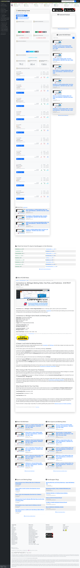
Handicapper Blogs (32, 535)
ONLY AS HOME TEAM (26, 17)
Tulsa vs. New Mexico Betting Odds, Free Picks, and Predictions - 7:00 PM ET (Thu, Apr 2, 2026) (34, 449)
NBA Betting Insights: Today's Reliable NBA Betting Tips (58, 488)
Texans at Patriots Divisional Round (54, 497)
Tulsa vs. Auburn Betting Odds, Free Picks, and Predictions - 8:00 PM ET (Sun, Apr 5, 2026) (63, 59)
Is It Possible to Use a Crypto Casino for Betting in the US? (28, 505)
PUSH (36, 51)
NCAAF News (57, 429)
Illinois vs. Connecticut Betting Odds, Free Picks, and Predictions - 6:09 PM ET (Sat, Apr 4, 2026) (63, 97)
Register (2, 566)
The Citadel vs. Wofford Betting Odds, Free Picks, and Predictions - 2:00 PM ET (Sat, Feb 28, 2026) (36, 216)
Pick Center (4, 9)
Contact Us (13, 544)
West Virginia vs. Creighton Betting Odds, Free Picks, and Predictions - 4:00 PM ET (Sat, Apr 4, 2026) (63, 72)
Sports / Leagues (5, 10)
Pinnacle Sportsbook (49, 526)
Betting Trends (4, 24)
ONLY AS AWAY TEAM (20, 17)
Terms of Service (66, 526)
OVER (27, 51)
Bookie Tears (4, 20)
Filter (21, 15)
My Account (4, 4)
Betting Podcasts (5, 30)
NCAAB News (25, 207)
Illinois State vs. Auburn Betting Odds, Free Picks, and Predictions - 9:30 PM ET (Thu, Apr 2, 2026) (34, 434)
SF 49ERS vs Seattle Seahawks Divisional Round (56, 502)
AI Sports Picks (48, 529)
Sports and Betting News (23, 280)
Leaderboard (4, 15)
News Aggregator (5, 29)
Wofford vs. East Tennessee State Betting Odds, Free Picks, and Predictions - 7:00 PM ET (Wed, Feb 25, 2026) (37, 223)
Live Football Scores (49, 528)
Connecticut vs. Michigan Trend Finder (48, 366)
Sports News (4, 11)
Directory (3, 16)
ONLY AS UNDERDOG (20, 18)
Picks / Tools (20, 79)
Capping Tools (14, 533)
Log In (5, 566)
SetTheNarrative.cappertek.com (51, 495)
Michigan (52, 345)
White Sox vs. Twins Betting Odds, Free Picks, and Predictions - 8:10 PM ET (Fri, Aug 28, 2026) (64, 457)
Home (13, 526)
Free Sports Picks (32, 538)
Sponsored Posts (32, 529)
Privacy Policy (65, 527)
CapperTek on (31, 541)
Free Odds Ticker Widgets (33, 537)
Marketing (30, 527)
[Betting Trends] (17, 71)
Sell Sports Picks (14, 543)
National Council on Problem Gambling (63, 403)
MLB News (57, 444)
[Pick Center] (16, 71)
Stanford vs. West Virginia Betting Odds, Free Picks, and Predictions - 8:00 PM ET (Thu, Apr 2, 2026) (34, 441)
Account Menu (4, 5)
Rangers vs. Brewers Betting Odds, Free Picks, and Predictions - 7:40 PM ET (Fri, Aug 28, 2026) (64, 464)
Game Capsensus (5, 28)
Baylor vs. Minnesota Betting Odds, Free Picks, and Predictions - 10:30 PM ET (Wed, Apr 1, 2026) (34, 457)
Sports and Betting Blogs (33, 534)
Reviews (13, 531)
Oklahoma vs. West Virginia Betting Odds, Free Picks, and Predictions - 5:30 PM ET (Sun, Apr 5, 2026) (63, 47)
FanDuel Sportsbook (49, 527)
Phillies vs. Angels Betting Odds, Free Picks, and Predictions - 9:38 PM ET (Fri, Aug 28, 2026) (64, 441)
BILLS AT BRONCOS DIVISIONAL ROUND (54, 507)
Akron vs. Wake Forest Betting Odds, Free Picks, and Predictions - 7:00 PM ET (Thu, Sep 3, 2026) (64, 426)
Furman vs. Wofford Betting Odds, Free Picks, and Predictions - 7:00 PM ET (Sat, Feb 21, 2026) (37, 230)
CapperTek (17, 280)
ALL (16, 17)
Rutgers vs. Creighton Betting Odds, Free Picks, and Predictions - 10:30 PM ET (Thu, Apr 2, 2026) (34, 426)
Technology (31, 526)
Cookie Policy (65, 528)
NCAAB (27, 280)
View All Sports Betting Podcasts (64, 28)
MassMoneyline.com (50, 490)
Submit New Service (32, 531)
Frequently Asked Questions (34, 536)
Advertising (31, 528)
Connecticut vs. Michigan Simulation (56, 379)
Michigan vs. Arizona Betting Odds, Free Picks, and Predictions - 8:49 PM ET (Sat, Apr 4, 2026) (63, 85)
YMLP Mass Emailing (32, 540)
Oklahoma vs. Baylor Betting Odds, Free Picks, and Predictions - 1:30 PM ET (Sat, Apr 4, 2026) (63, 109)
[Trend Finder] (18, 71)
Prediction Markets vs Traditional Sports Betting (56, 493)
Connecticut (45, 345)
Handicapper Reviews (5, 18)
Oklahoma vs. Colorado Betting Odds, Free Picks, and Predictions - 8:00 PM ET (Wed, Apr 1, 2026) (34, 464)
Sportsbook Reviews (5, 19)
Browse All (4, 34)
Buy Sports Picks (14, 541)
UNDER (32, 51)
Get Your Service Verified (33, 530)
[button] (78, 1)
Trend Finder (4, 25)
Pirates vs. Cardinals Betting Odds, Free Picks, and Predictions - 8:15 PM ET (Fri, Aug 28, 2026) (64, 449)
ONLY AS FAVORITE (26, 18)
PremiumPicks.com (31, 333)
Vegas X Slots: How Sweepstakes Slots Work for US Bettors (28, 494)
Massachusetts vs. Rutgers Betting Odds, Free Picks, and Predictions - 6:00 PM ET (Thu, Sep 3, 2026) (64, 434)
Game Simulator (5, 26)
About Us (13, 540)
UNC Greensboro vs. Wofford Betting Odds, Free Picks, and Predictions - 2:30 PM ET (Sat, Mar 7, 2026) (37, 210)
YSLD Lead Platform (32, 539)
